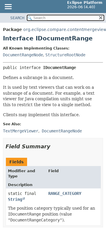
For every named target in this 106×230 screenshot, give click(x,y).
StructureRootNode (65, 54)
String (15, 199)
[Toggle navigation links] (8, 7)
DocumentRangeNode (23, 54)
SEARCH (17, 18)
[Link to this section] (54, 146)
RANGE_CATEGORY (64, 193)
